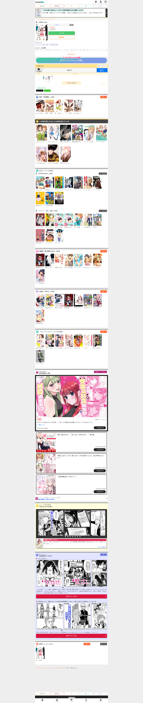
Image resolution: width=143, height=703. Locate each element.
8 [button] (79, 536)
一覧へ (103, 97)
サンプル (61, 33)
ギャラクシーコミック (42, 668)
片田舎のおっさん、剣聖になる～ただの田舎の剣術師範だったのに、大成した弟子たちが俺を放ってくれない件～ (67, 601)
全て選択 (38, 71)
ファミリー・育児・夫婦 (42, 44)
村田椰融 (52, 27)
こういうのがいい (42, 558)
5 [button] (72, 536)
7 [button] (77, 536)
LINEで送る (47, 90)
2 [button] (65, 536)
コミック (38, 19)
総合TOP (42, 6)
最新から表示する (102, 66)
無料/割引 (57, 6)
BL (86, 6)
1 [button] (62, 536)
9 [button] (81, 630)
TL (71, 6)
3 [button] (67, 536)
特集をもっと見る (100, 372)
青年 (43, 19)
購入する (102, 70)
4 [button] (70, 536)
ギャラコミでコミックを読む (73, 60)
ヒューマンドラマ (50, 19)
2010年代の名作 (54, 44)
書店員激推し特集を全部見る (49, 498)
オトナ (100, 6)
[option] (50, 523)
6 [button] (75, 536)
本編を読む (62, 37)
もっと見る (102, 173)
